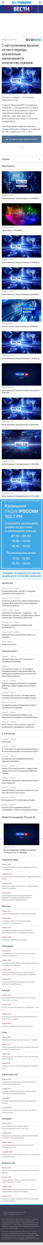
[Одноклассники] (30, 40)
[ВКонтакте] (27, 40)
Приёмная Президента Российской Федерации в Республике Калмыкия (21, 574)
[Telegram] (40, 40)
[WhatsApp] (35, 40)
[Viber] (32, 40)
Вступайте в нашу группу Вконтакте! (23, 139)
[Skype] (37, 40)
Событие (17, 588)
